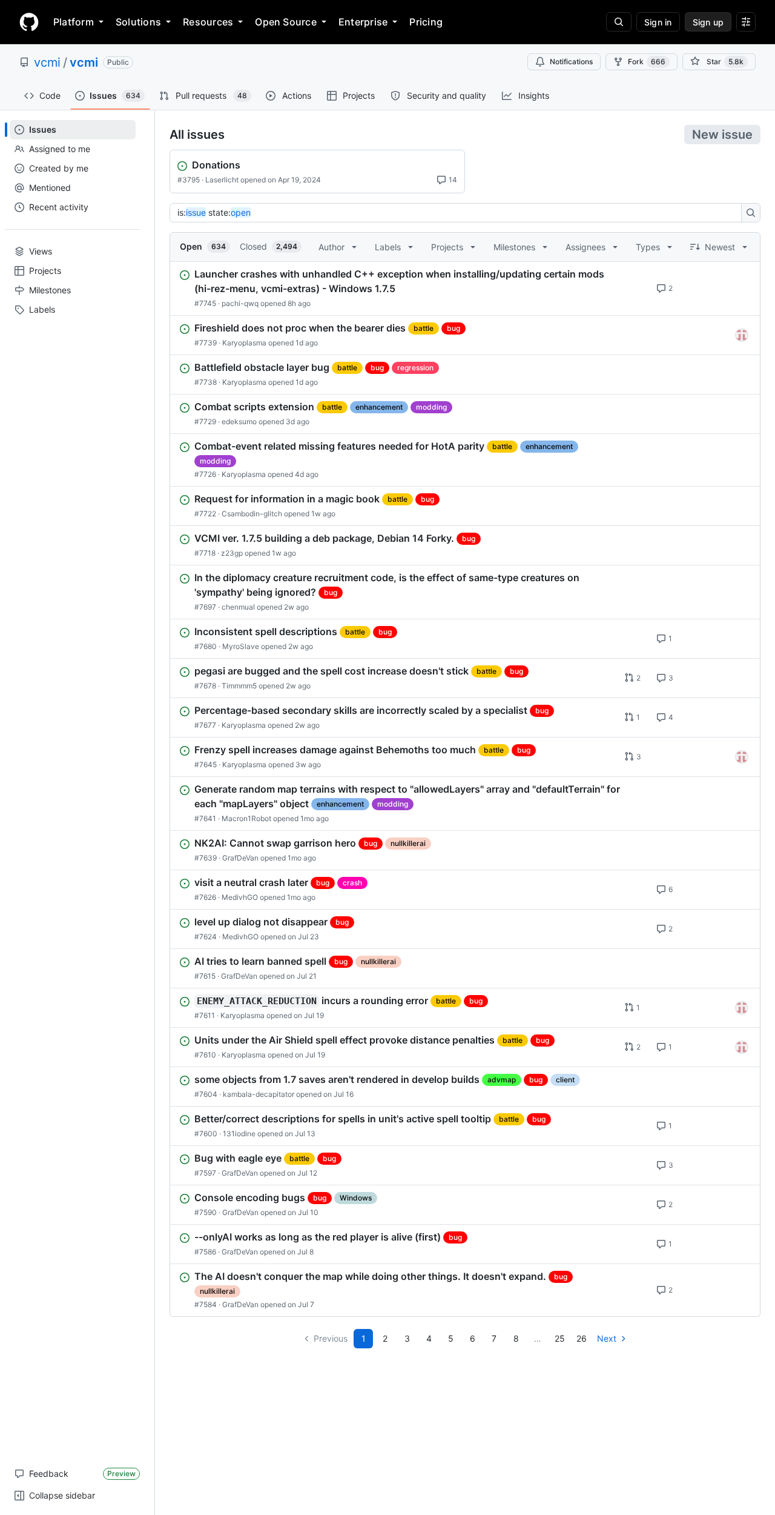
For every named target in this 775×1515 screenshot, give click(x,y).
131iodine (239, 1133)
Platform (73, 22)
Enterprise (363, 22)
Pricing (426, 22)
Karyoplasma (244, 342)
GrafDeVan (240, 857)
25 (560, 1338)
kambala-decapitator (258, 1094)
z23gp (232, 553)
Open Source (286, 22)
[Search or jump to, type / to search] (619, 22)
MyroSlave (240, 646)
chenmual (238, 606)
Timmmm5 (239, 685)
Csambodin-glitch (252, 513)
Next (606, 1338)
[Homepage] (29, 22)
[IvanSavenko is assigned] (742, 335)
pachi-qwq (240, 303)
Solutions (138, 22)
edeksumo (239, 421)
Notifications (571, 61)
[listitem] (465, 288)
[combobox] (458, 213)
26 (581, 1338)
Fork (646, 61)
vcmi (47, 62)
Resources (208, 22)
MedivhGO (240, 897)
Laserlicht (222, 179)
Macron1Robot (246, 818)
